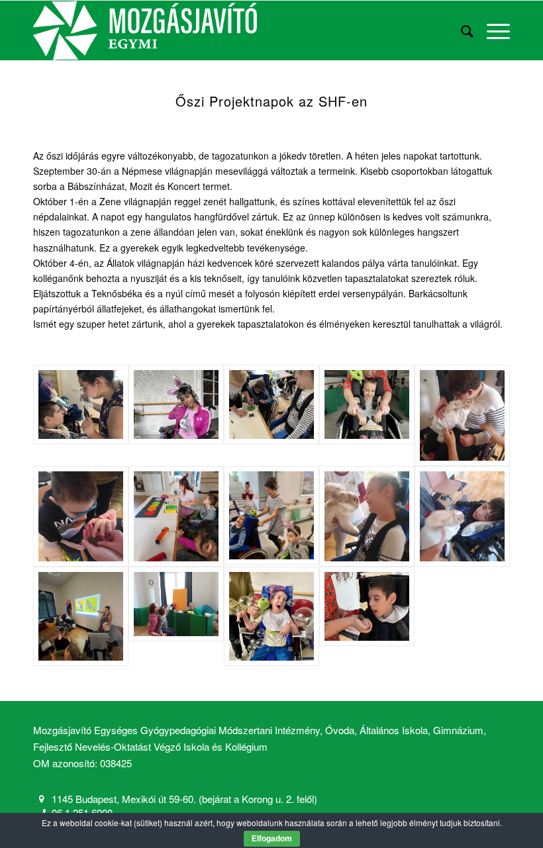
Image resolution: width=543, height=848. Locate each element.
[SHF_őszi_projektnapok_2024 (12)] (271, 515)
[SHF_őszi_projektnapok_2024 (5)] (367, 606)
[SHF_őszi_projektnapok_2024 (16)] (80, 616)
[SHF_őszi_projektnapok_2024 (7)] (367, 516)
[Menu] (491, 30)
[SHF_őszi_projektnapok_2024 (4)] (367, 404)
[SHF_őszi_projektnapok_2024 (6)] (462, 415)
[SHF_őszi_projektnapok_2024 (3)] (271, 404)
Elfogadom (272, 838)
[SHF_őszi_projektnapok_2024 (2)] (176, 404)
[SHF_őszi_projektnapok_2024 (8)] (80, 516)
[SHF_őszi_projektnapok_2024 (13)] (462, 516)
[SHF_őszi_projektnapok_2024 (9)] (176, 604)
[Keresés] (460, 30)
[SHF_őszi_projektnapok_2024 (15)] (271, 616)
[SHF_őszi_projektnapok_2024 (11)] (176, 516)
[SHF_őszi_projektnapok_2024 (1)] (80, 404)
